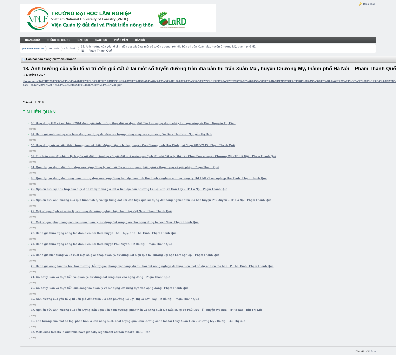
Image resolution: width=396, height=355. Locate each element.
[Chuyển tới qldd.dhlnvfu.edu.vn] (118, 18)
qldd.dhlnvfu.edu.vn (33, 48)
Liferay (372, 351)
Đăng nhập (369, 4)
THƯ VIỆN (54, 48)
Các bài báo (70, 48)
